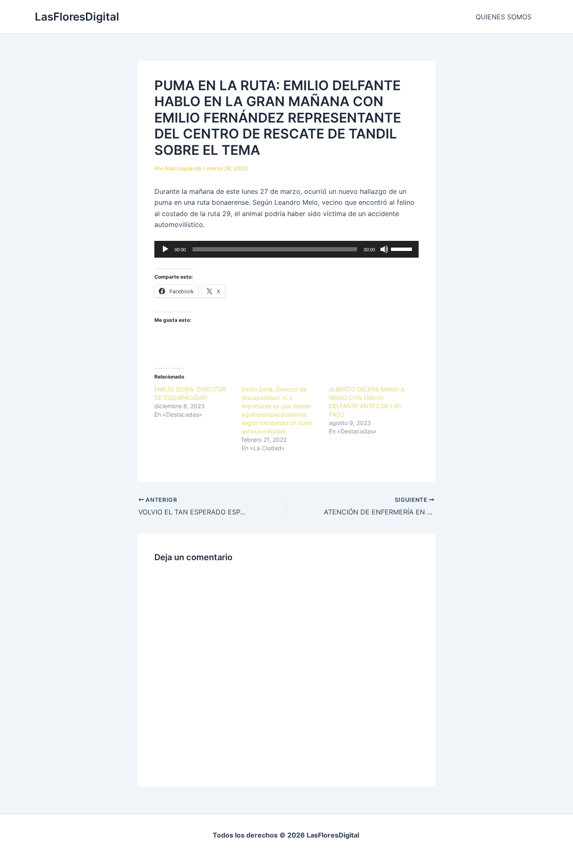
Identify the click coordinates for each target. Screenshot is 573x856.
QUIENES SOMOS (503, 17)
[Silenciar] (384, 249)
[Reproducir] (165, 249)
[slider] (402, 248)
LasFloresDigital (77, 16)
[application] (286, 249)
